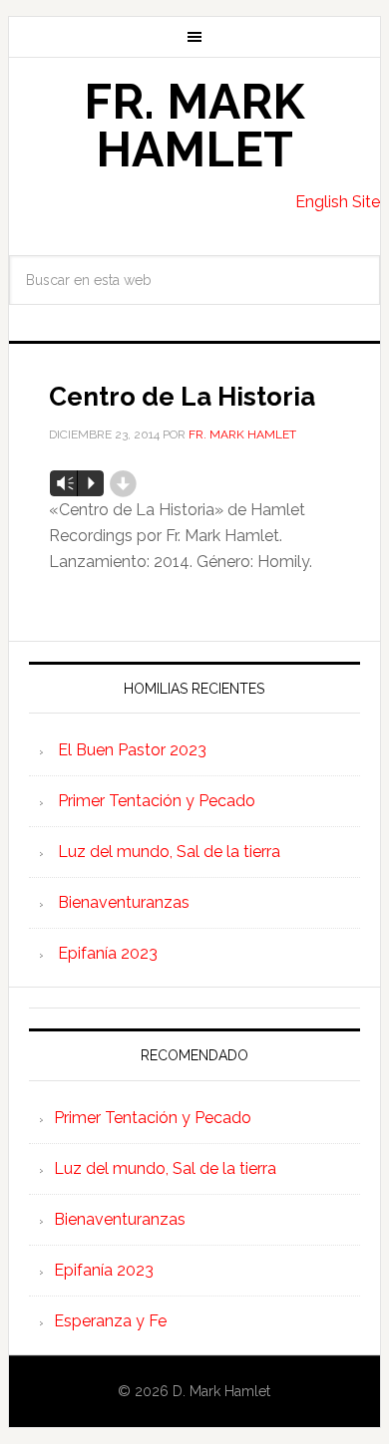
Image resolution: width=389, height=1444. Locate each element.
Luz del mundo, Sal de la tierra (169, 851)
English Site (337, 201)
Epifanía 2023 (108, 953)
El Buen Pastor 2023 (132, 749)
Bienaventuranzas (124, 902)
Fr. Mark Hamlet (194, 125)
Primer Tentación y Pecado (156, 800)
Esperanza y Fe (110, 1320)
